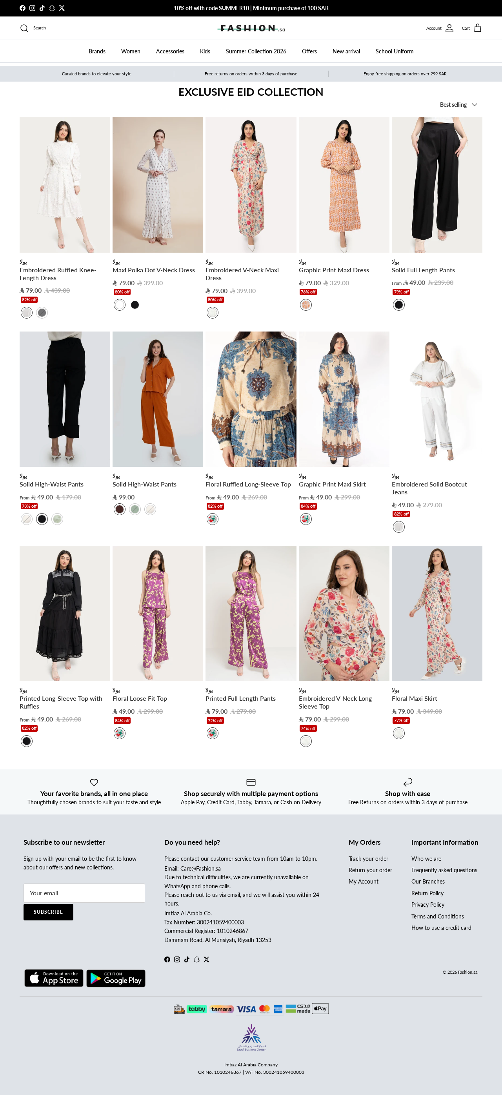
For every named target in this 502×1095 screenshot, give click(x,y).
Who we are (426, 858)
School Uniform (395, 51)
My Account (363, 881)
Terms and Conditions (437, 916)
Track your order (368, 858)
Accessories (170, 51)
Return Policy (427, 893)
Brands (97, 51)
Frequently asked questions (444, 870)
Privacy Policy (427, 904)
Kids (205, 51)
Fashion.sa (467, 972)
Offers (309, 51)
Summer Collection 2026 (256, 51)
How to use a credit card (441, 927)
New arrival (346, 51)
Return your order (370, 870)
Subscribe (48, 912)
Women (130, 51)
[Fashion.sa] (251, 28)
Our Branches (428, 881)
